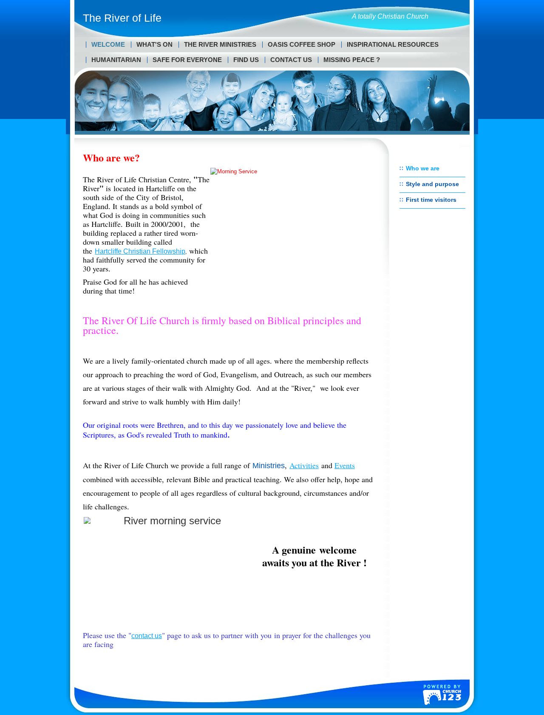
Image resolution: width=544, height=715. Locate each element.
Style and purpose (432, 184)
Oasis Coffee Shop (301, 44)
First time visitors (431, 199)
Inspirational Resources (393, 44)
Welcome (108, 44)
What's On (154, 44)
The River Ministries (220, 44)
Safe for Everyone (187, 59)
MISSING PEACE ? (351, 59)
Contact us (291, 59)
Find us (246, 59)
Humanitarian (116, 59)
